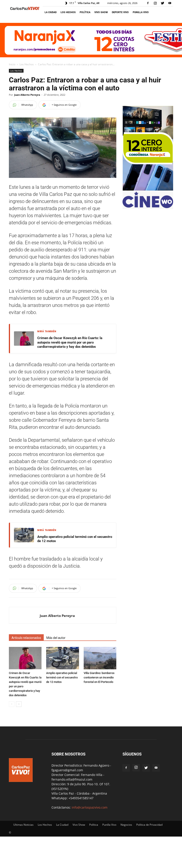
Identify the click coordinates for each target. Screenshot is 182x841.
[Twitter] (162, 3)
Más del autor (55, 638)
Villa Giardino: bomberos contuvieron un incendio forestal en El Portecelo (99, 677)
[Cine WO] (148, 207)
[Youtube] (169, 3)
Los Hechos (68, 12)
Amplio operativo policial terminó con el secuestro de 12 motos (74, 539)
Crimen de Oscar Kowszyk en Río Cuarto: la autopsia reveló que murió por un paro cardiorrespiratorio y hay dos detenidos (69, 342)
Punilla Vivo (141, 12)
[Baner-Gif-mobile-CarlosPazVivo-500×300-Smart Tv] (148, 189)
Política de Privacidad (149, 825)
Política (85, 12)
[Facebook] (147, 3)
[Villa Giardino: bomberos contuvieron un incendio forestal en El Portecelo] (100, 658)
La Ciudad (51, 12)
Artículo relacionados (26, 638)
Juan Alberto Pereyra (27, 94)
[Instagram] (155, 3)
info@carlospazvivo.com (89, 807)
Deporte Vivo (120, 12)
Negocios (126, 825)
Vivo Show (101, 12)
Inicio (12, 64)
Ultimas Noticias (23, 825)
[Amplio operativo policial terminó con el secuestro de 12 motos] (62, 658)
